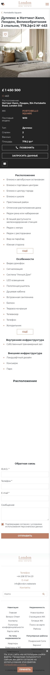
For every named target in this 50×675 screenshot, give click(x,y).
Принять (25, 669)
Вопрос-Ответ (13, 617)
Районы (37, 629)
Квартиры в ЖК (13, 647)
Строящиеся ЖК (37, 617)
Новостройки (37, 612)
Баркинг (37, 645)
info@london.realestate (25, 584)
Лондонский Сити (37, 641)
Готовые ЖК (37, 621)
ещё (25, 251)
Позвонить (27, 147)
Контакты (12, 621)
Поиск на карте (37, 625)
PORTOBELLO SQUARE (30, 112)
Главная (13, 612)
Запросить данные (25, 155)
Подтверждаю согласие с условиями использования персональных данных (24, 525)
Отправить (25, 536)
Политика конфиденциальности (13, 626)
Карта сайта (13, 631)
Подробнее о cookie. (15, 664)
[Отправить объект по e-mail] (4, 163)
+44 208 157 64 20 (25, 576)
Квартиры (13, 643)
